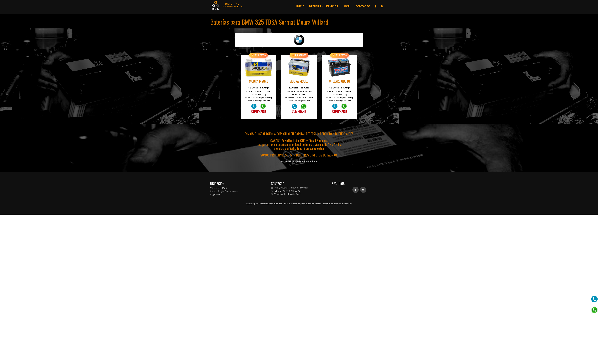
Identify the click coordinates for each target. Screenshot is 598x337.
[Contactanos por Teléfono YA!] (254, 106)
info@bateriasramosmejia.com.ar (291, 188)
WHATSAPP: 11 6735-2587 (287, 194)
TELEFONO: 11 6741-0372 (286, 191)
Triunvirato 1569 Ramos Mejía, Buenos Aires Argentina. (224, 191)
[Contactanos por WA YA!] (263, 106)
